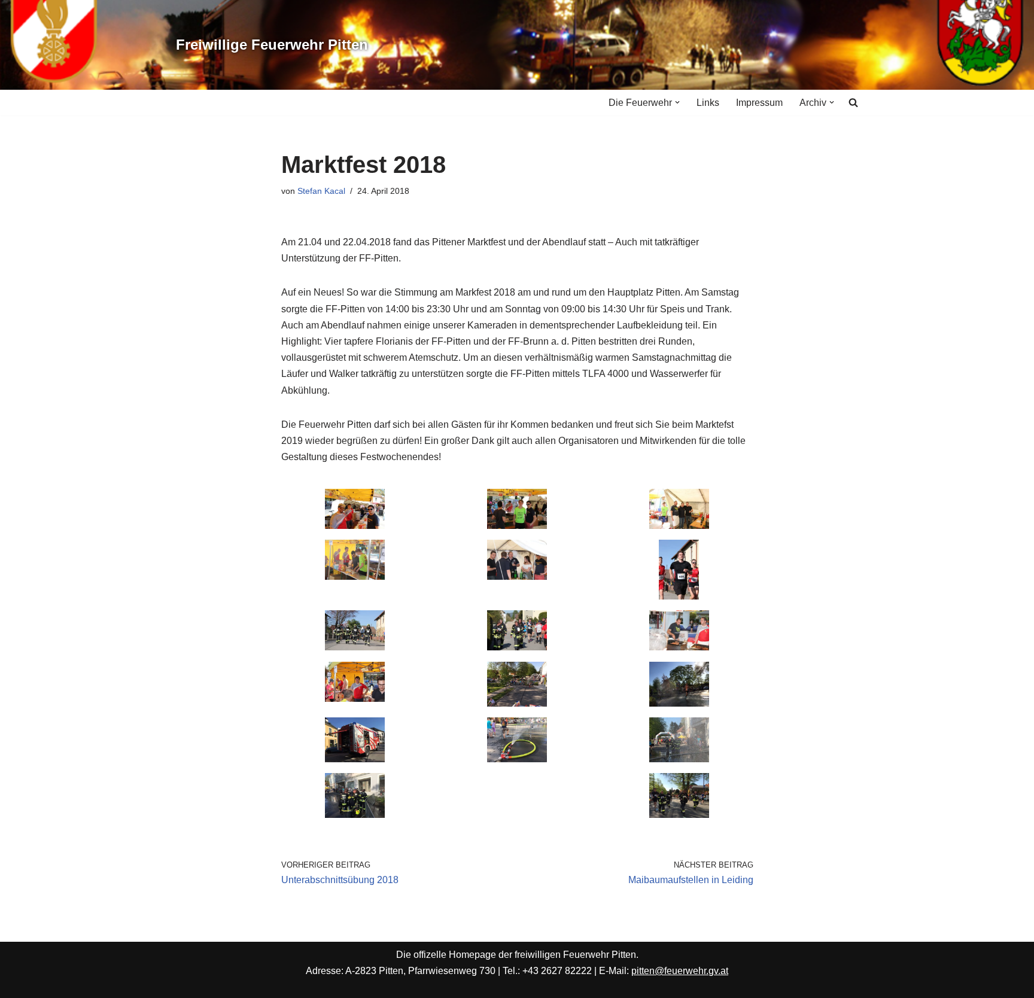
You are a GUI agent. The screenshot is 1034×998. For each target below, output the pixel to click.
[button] (677, 102)
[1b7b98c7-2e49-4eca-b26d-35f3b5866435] (517, 703)
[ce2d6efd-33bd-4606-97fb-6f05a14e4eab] (679, 815)
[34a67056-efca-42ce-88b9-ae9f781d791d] (355, 759)
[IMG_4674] (679, 526)
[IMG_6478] (355, 698)
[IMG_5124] (517, 576)
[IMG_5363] (355, 647)
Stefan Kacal (321, 191)
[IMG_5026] (517, 526)
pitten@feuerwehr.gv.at (679, 971)
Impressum (759, 103)
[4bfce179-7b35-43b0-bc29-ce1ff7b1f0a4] (517, 759)
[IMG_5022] (355, 576)
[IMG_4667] (355, 526)
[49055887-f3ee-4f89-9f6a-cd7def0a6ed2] (679, 703)
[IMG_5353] (679, 596)
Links (708, 103)
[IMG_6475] (679, 647)
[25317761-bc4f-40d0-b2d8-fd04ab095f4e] (679, 759)
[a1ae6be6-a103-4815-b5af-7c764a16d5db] (355, 815)
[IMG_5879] (517, 647)
